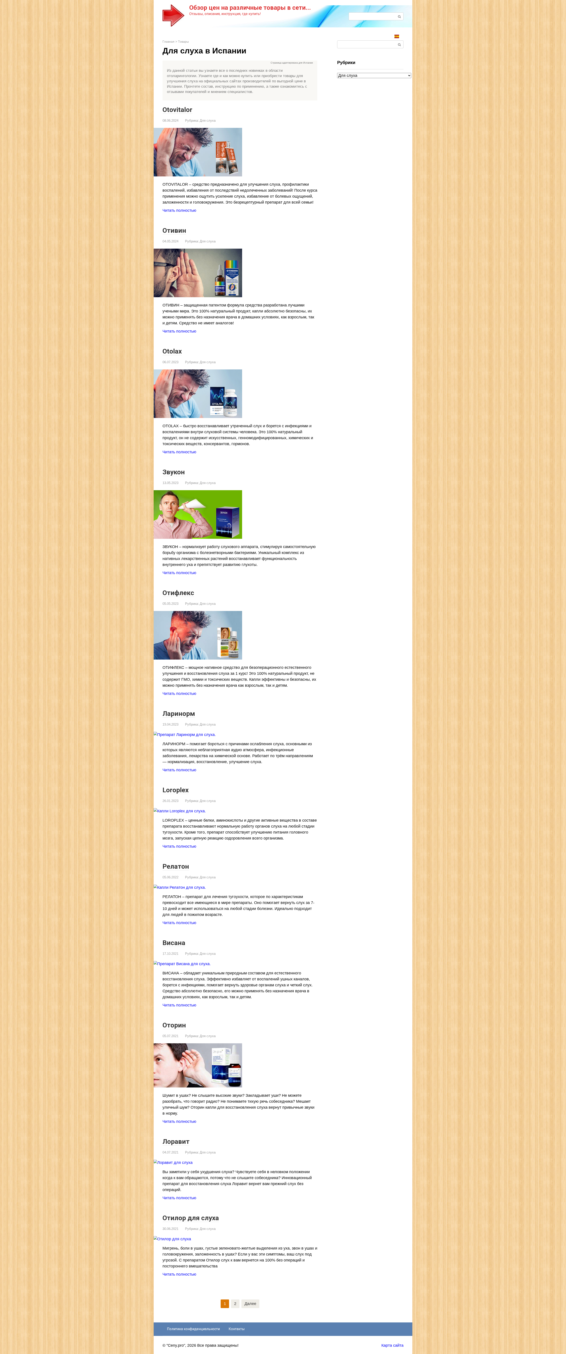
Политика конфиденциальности (193, 1329)
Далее (250, 1303)
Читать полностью (179, 210)
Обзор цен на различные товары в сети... (250, 7)
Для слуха (208, 120)
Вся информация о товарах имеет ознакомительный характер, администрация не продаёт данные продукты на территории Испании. (242, 63)
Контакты (237, 1329)
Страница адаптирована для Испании (292, 62)
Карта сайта (392, 1345)
